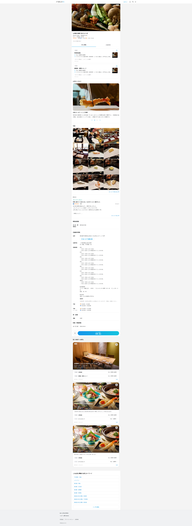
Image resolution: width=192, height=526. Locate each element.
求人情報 (83, 45)
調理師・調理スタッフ (80, 68)
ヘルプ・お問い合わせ (64, 515)
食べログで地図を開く (88, 239)
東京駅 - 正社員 (77, 486)
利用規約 (61, 519)
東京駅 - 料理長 (77, 493)
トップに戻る (96, 507)
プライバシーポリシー (69, 519)
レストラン (76, 480)
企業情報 (76, 519)
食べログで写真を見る (113, 191)
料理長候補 (77, 53)
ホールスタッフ (81, 418)
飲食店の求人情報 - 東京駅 (80, 496)
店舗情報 (108, 45)
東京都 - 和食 (77, 483)
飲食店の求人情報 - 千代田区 (81, 499)
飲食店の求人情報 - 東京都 (80, 502)
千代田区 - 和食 (77, 477)
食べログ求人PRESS (64, 513)
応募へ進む (98, 333)
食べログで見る (115, 215)
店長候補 (80, 372)
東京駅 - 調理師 (77, 489)
